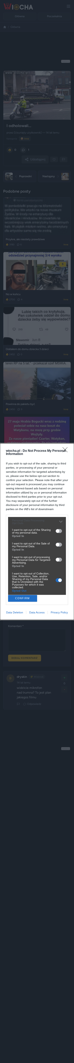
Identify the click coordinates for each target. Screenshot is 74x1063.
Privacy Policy (59, 612)
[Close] (66, 451)
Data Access (37, 612)
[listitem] (37, 521)
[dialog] (37, 531)
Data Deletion (14, 612)
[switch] (59, 531)
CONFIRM (22, 598)
